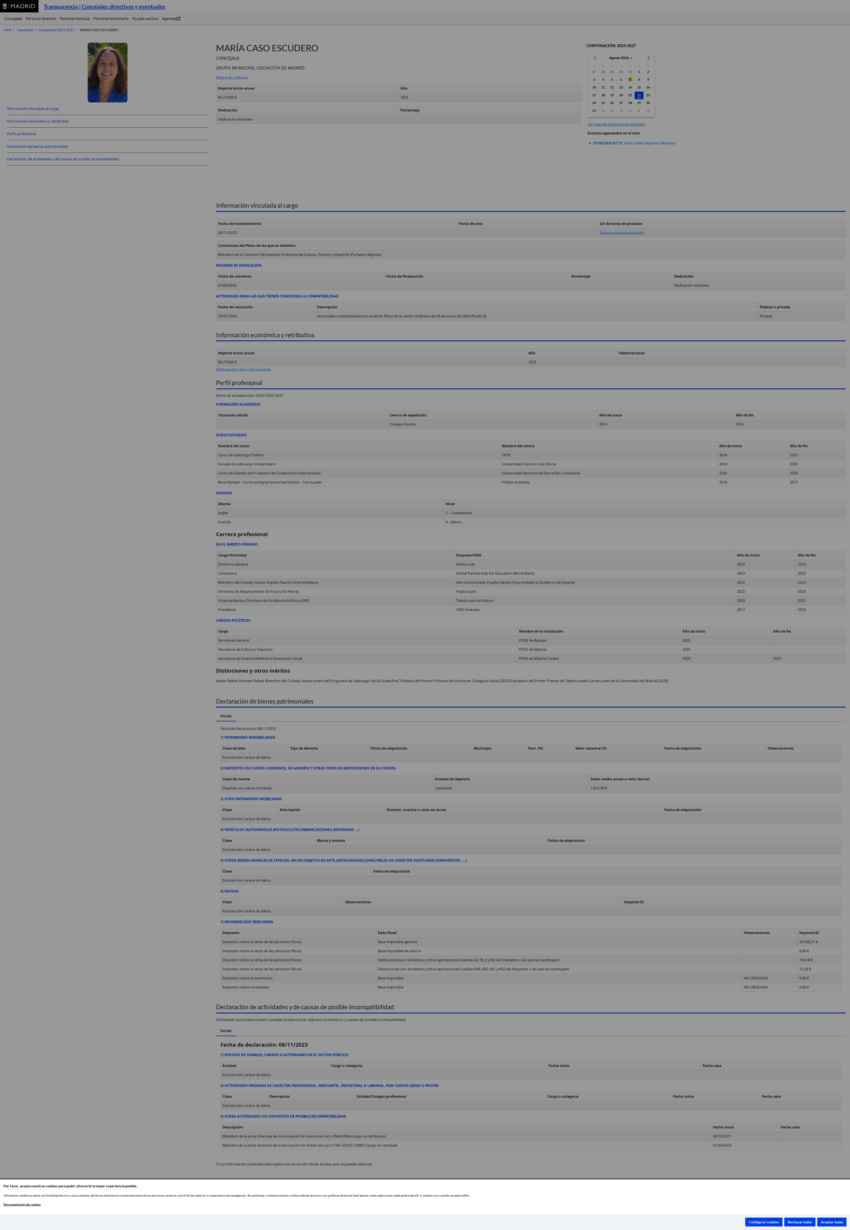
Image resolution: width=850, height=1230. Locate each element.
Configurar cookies (764, 1222)
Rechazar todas (800, 1222)
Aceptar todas (832, 1222)
